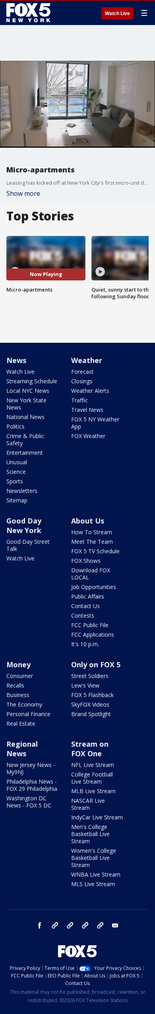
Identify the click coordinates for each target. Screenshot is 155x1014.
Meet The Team (92, 541)
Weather (86, 360)
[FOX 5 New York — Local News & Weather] (29, 12)
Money (18, 664)
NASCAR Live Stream (88, 804)
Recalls (15, 685)
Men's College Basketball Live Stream (90, 834)
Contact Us (85, 606)
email (115, 925)
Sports (14, 481)
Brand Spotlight (91, 714)
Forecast (82, 371)
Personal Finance (28, 714)
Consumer (19, 676)
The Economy (24, 704)
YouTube (85, 925)
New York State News (26, 403)
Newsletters (21, 490)
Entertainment (24, 452)
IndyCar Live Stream (97, 817)
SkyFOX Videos (90, 704)
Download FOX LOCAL (90, 573)
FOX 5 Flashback (92, 695)
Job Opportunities (93, 587)
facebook (39, 925)
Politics (15, 426)
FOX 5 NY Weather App (95, 422)
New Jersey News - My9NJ (30, 768)
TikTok (70, 925)
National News (25, 417)
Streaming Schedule (31, 381)
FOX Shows (86, 560)
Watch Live (117, 13)
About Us (87, 520)
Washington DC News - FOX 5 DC (28, 801)
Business (17, 695)
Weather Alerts (90, 390)
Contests (82, 615)
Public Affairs (87, 596)
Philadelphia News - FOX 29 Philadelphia (31, 785)
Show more (23, 193)
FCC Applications (92, 634)
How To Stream (91, 532)
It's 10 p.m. (85, 644)
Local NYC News (27, 390)
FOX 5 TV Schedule (95, 551)
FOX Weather (88, 436)
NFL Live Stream (92, 765)
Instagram (54, 925)
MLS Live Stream (93, 884)
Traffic (79, 400)
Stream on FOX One (89, 748)
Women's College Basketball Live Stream (93, 858)
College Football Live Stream (92, 778)
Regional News (22, 748)
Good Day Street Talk (28, 545)
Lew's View (85, 685)
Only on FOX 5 (95, 664)
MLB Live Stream (93, 791)
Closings (82, 381)
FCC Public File (89, 625)
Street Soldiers (89, 676)
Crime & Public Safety (25, 439)
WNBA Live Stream (95, 874)
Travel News (87, 409)
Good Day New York (23, 525)
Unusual (16, 462)
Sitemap (16, 500)
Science (16, 471)
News (16, 360)
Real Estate (20, 723)
